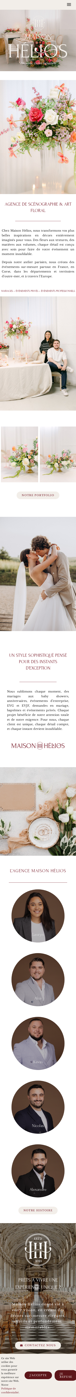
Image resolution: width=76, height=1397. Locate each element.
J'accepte (38, 1375)
